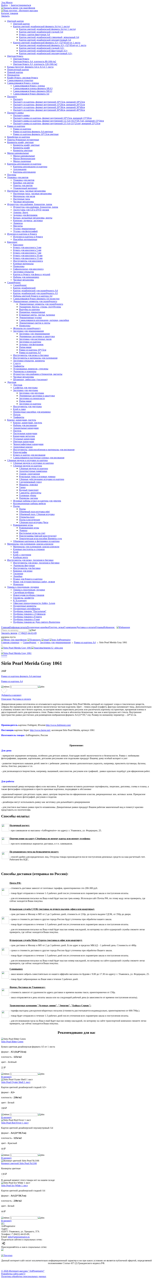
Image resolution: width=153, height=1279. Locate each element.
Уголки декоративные (24, 228)
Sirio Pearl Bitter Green (12, 1041)
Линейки (17, 576)
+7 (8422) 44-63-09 (27, 633)
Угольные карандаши (24, 439)
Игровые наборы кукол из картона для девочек (37, 501)
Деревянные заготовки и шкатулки (37, 336)
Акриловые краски (23, 447)
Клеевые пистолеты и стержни (29, 549)
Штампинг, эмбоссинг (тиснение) (30, 379)
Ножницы (18, 584)
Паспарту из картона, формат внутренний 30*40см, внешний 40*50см (49, 110)
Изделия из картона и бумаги (22, 234)
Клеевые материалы (23, 263)
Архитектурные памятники (33, 471)
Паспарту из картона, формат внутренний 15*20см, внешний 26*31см (49, 104)
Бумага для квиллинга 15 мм (27, 258)
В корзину (6, 1077)
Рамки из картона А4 (30, 352)
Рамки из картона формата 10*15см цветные (36, 134)
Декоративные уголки (30, 317)
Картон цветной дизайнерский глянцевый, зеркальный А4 (49, 37)
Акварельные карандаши (26, 428)
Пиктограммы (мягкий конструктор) (37, 536)
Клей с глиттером (22, 554)
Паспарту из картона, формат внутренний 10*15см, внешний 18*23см (49, 102)
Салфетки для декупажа (25, 387)
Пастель (17, 430)
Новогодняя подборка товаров (28, 595)
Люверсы (18, 223)
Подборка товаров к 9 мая (26, 619)
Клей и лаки (19, 409)
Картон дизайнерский (24, 288)
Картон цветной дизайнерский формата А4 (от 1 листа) (41, 26)
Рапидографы (20, 452)
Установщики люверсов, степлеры (30, 368)
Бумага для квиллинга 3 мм (27, 247)
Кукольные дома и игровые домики (37, 476)
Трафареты (18, 366)
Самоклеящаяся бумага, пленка (23, 83)
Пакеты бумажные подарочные (23, 139)
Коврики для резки (22, 571)
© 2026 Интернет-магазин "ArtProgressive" (23, 1271)
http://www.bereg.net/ (40, 730)
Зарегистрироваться (21, 5)
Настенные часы (21, 199)
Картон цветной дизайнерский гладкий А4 (41, 32)
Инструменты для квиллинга (28, 261)
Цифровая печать (18, 627)
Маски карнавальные (18, 153)
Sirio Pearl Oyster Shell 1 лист (15, 1082)
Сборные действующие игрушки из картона (41, 479)
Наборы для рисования (25, 425)
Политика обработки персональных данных (23, 1276)
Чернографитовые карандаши (28, 444)
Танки (22, 487)
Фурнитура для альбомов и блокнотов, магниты (37, 374)
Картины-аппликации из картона (24, 164)
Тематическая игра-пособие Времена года (40, 538)
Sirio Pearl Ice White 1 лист (14, 1185)
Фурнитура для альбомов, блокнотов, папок (29, 204)
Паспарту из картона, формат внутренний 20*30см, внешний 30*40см (49, 107)
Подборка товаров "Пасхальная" (29, 611)
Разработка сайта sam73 (13, 1273)
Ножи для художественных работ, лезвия (34, 581)
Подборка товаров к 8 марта (27, 616)
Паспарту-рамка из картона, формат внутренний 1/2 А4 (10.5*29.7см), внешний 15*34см (58, 120)
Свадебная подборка (23, 592)
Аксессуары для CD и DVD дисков (31, 209)
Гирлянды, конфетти (23, 598)
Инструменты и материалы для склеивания (35, 358)
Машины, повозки (28, 484)
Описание (6, 699)
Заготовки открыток (23, 271)
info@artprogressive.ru (19, 1237)
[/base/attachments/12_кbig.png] (47, 648)
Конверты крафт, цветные (20, 142)
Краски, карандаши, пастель (21, 420)
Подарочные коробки (38, 627)
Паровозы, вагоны (28, 498)
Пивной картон (15, 72)
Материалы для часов (24, 196)
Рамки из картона (16, 126)
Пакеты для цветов (23, 185)
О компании (70, 627)
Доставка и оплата (85, 627)
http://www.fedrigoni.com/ (58, 725)
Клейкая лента (20, 557)
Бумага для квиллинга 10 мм (27, 255)
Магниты (18, 226)
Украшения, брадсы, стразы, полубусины (40, 306)
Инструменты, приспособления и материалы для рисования (43, 449)
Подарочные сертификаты (26, 608)
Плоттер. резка (56, 627)
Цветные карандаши (23, 441)
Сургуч (17, 363)
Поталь (16, 414)
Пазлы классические (29, 519)
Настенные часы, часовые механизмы (26, 191)
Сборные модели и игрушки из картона (27, 460)
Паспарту (12, 96)
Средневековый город (30, 482)
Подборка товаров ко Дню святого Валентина (36, 622)
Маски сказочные (22, 161)
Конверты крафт (21, 147)
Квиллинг (12, 242)
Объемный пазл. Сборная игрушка (37, 514)
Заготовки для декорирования (28, 331)
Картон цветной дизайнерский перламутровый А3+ (45, 53)
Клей (15, 552)
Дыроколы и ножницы (24, 371)
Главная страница (10, 642)
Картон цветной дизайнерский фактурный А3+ (43, 50)
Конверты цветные (23, 150)
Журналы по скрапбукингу (27, 328)
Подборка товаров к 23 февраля (29, 614)
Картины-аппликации (24, 172)
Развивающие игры (23, 525)
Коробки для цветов (23, 182)
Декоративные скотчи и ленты (34, 323)
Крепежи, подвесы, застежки (28, 220)
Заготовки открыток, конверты (29, 360)
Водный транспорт (29, 490)
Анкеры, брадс (20, 212)
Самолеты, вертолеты (30, 492)
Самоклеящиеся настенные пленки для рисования (38, 457)
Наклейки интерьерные (25, 239)
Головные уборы (27, 495)
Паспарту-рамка (15, 112)
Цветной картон (15, 21)
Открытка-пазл (27, 517)
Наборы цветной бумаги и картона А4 (32, 296)
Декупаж (11, 382)
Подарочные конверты (24, 606)
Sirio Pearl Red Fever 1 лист (15, 1122)
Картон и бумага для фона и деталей (31, 274)
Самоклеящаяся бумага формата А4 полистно (36, 298)
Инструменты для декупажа (27, 406)
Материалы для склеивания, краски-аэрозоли (30, 544)
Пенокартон (13, 75)
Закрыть (5, 16)
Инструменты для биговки (26, 568)
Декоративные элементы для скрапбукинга (35, 301)
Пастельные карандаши (25, 433)
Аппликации (19, 169)
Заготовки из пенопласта (32, 398)
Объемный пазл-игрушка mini (34, 511)
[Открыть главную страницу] (19, 10)
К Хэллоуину (20, 600)
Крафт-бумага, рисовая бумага (22, 77)
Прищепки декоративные (32, 312)
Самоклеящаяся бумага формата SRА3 (32, 91)
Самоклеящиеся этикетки (20, 80)
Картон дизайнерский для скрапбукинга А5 (35, 293)
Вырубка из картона (29, 309)
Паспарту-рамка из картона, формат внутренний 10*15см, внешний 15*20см (52, 118)
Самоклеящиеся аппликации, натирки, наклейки (44, 320)
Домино (23, 530)
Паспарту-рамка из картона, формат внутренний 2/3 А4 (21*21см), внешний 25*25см (56, 123)
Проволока (18, 266)
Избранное (109, 627)
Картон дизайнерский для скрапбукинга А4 (35, 290)
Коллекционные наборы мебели (29, 503)
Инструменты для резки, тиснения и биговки (30, 560)
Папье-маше (25, 347)
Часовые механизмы (23, 201)
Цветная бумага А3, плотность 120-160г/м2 (35, 64)
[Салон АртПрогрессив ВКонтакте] (2, 1250)
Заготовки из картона (30, 341)
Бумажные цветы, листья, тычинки (37, 315)
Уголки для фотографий (25, 231)
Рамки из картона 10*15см (32, 350)
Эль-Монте (7, 2)
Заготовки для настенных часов (35, 339)
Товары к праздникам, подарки (23, 587)
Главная (5, 627)
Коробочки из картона (18, 137)
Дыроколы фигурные (24, 565)
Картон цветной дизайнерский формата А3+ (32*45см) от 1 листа (46, 42)
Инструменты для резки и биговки (31, 355)
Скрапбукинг (14, 282)
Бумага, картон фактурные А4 (34, 34)
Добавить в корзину (11, 695)
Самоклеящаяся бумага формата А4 (31, 94)
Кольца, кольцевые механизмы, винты (32, 218)
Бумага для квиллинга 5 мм (27, 250)
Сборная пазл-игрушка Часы (33, 522)
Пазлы (16, 506)
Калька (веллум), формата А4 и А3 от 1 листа (30, 67)
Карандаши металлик (24, 436)
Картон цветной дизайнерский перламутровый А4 (45, 40)
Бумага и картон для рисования (29, 455)
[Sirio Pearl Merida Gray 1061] (16, 648)
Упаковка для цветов (17, 177)
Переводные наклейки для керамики (32, 412)
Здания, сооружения (29, 474)
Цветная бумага (15, 56)
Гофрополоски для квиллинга (28, 269)
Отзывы (99, 627)
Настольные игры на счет (32, 533)
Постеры (11, 174)
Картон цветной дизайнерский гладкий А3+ (41, 48)
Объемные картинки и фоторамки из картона (36, 541)
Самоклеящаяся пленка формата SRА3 (32, 88)
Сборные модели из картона (27, 465)
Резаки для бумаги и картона (27, 579)
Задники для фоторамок (25, 215)
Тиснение (18, 573)
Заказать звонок (9, 633)
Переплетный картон (18, 69)
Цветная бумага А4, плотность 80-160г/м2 (34, 61)
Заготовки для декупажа (25, 390)
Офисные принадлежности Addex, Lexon (34, 603)
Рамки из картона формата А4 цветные (33, 131)
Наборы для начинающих (26, 277)
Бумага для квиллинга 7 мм (27, 253)
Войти (4, 5)
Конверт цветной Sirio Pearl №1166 (19, 1163)
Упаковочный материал (25, 188)
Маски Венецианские (24, 158)
